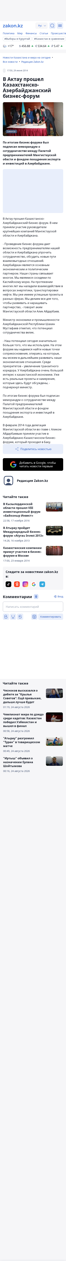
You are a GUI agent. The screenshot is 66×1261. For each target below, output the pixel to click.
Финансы (31, 33)
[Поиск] (52, 25)
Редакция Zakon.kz (32, 61)
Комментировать (50, 616)
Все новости (10, 61)
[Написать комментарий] (33, 607)
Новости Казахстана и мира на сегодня (27, 57)
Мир (20, 33)
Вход (60, 596)
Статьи (44, 33)
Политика (8, 33)
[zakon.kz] (13, 25)
